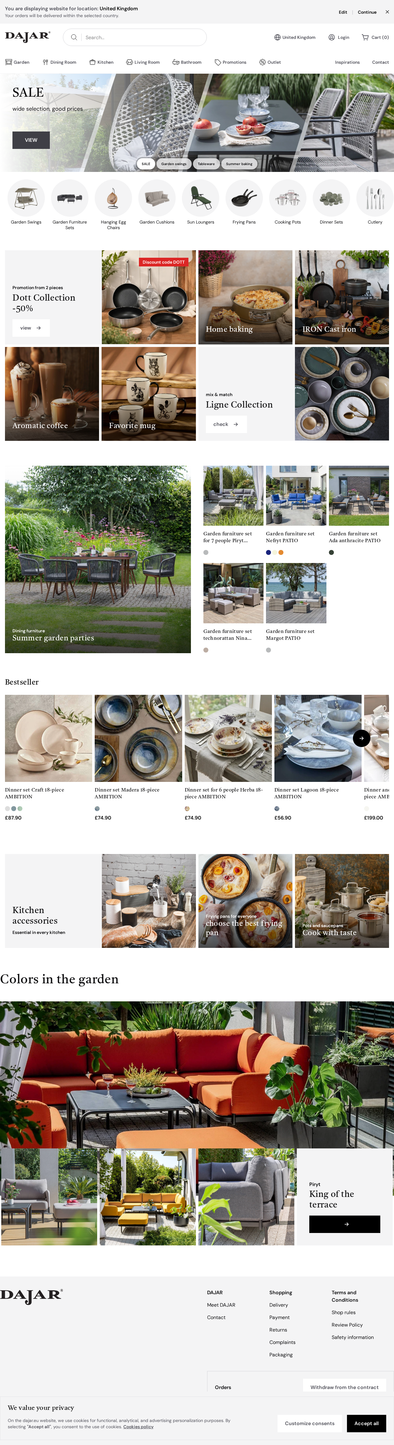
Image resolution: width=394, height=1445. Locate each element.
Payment (279, 1317)
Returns (278, 1330)
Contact (380, 62)
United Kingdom (299, 37)
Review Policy (347, 1325)
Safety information (353, 1337)
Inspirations (347, 62)
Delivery (278, 1305)
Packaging (281, 1354)
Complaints (282, 1342)
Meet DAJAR (221, 1305)
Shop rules (344, 1312)
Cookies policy (138, 1426)
